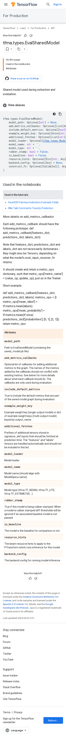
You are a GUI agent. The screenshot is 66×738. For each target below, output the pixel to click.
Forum (6, 642)
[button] (33, 105)
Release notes (11, 681)
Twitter (7, 653)
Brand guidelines (12, 693)
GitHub (7, 647)
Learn (23, 28)
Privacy (18, 712)
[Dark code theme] (54, 114)
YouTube (8, 659)
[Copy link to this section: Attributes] (19, 332)
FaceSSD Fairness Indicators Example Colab (33, 202)
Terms (6, 712)
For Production (15, 16)
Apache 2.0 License (13, 604)
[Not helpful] (31, 35)
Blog (5, 636)
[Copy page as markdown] (19, 49)
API (52, 28)
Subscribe (54, 720)
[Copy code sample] (60, 114)
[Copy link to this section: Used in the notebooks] (44, 185)
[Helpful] (25, 35)
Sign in (57, 4)
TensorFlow (9, 28)
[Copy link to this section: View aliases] (28, 105)
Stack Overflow (12, 687)
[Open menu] (6, 4)
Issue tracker (10, 675)
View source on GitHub (24, 78)
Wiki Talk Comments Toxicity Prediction (30, 208)
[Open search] (48, 4)
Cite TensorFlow (12, 698)
